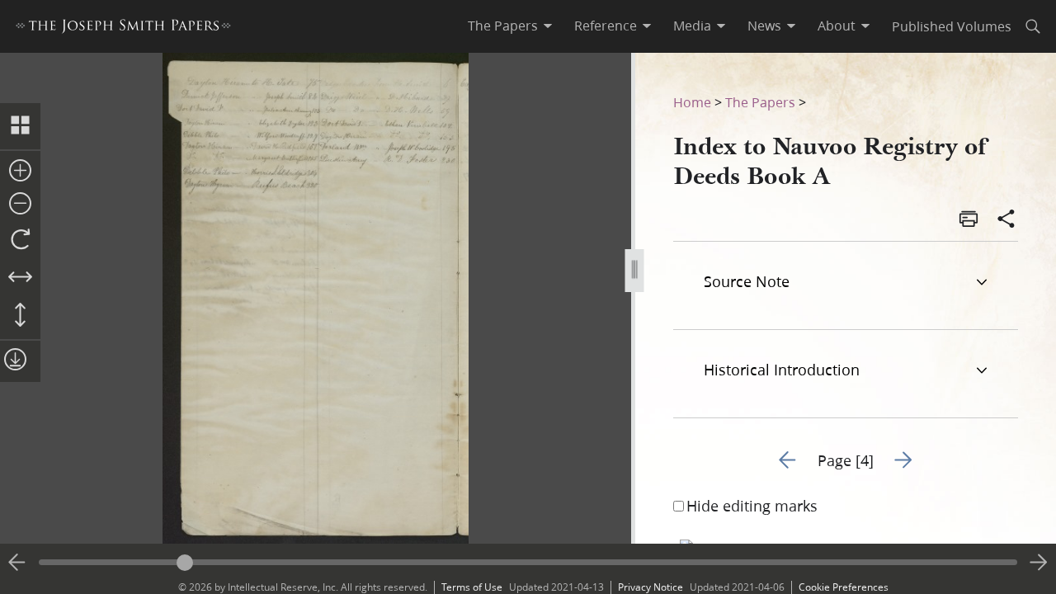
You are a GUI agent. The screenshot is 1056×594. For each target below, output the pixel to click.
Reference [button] (605, 25)
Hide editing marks (752, 505)
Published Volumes (951, 25)
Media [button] (692, 25)
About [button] (837, 25)
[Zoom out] (20, 204)
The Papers (760, 101)
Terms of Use (471, 587)
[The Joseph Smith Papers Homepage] (123, 28)
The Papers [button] (503, 25)
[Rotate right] (20, 240)
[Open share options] (1006, 220)
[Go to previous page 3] (17, 562)
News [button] (764, 25)
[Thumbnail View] (20, 126)
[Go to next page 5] (1038, 562)
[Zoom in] (20, 171)
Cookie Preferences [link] (844, 587)
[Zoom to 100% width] (20, 278)
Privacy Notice (650, 587)
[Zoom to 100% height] (20, 316)
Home (692, 101)
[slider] (528, 562)
